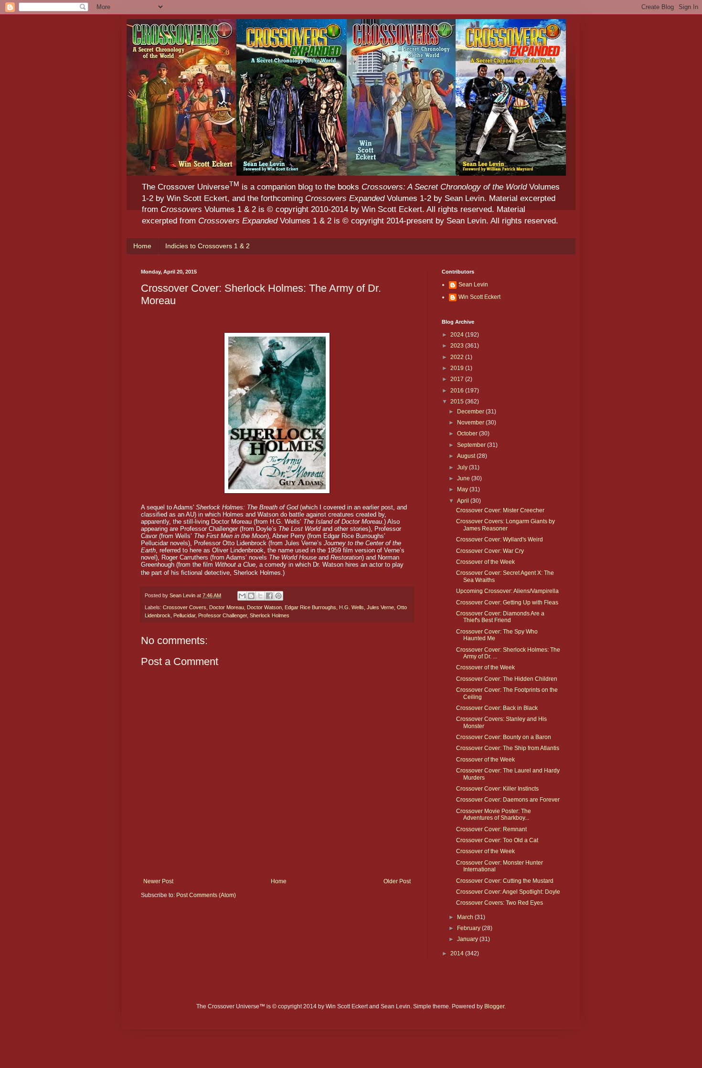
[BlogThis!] (251, 596)
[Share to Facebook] (269, 596)
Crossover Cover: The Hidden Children (506, 679)
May (463, 489)
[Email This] (242, 596)
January (468, 939)
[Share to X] (260, 596)
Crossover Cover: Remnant (491, 829)
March (466, 917)
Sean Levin (473, 284)
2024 (457, 334)
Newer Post (158, 881)
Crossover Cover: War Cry (490, 551)
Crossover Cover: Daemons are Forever (508, 799)
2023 (457, 345)
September (472, 445)
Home (142, 246)
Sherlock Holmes (269, 615)
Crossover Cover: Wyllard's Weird (499, 539)
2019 (457, 368)
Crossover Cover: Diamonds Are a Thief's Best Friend (500, 617)
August (467, 456)
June (464, 478)
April (463, 500)
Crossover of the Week (485, 562)
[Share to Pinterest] (278, 596)
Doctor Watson (264, 607)
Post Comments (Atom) (206, 895)
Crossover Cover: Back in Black (497, 708)
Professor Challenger (222, 615)
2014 (457, 953)
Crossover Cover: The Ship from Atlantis (507, 748)
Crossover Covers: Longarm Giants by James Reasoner (505, 524)
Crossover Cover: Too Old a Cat (497, 840)
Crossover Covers (184, 607)
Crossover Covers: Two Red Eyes (499, 902)
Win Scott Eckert (479, 297)
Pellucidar (184, 615)
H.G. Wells (351, 607)
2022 (457, 357)
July (463, 467)
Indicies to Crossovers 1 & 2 (207, 246)
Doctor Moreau (226, 607)
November (471, 422)
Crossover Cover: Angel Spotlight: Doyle (508, 891)
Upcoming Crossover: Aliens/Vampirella (507, 591)
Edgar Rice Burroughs (310, 607)
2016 (457, 390)
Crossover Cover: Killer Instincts (497, 788)
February (469, 928)
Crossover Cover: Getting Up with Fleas (507, 602)
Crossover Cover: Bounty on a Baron (503, 737)
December (471, 411)
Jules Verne (380, 607)
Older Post (397, 881)
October (468, 433)
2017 (457, 379)
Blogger (494, 1006)
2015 (457, 401)
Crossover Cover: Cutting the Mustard (504, 881)
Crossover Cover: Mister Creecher (500, 510)
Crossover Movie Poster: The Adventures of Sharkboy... (493, 814)
